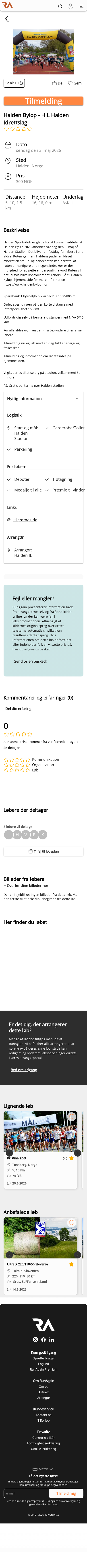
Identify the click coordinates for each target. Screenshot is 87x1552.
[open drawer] (81, 6)
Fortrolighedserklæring (43, 1443)
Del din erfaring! (18, 708)
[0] (70, 6)
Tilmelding (43, 101)
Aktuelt (43, 1392)
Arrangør (43, 1398)
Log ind (43, 1364)
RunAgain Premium (43, 1369)
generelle (34, 1504)
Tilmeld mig (66, 1493)
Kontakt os (43, 1415)
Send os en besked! (30, 661)
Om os (43, 1386)
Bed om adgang (24, 1069)
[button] (43, 398)
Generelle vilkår (43, 1437)
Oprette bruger (44, 1358)
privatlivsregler (67, 1501)
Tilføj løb (43, 1420)
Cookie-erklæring (43, 1449)
